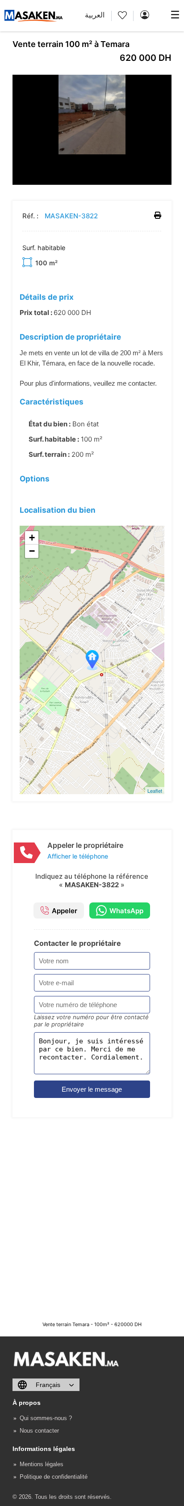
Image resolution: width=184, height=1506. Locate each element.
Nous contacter (39, 1430)
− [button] (32, 551)
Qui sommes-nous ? (46, 1418)
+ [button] (32, 537)
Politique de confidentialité (54, 1476)
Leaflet (154, 790)
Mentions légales (41, 1464)
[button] (163, 83)
